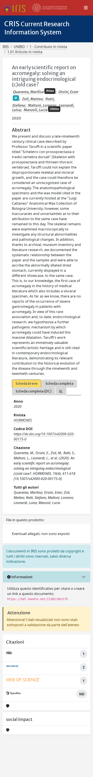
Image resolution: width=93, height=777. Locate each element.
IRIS (6, 46)
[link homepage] (16, 8)
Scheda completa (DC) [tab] (33, 391)
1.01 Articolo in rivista (24, 51)
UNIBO (19, 46)
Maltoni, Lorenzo (42, 105)
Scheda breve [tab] (27, 383)
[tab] (61, 391)
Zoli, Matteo (32, 99)
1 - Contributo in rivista (48, 46)
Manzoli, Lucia (35, 110)
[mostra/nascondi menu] (86, 8)
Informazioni (21, 577)
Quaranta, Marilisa (28, 92)
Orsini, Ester (68, 92)
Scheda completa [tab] (59, 383)
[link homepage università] (49, 8)
